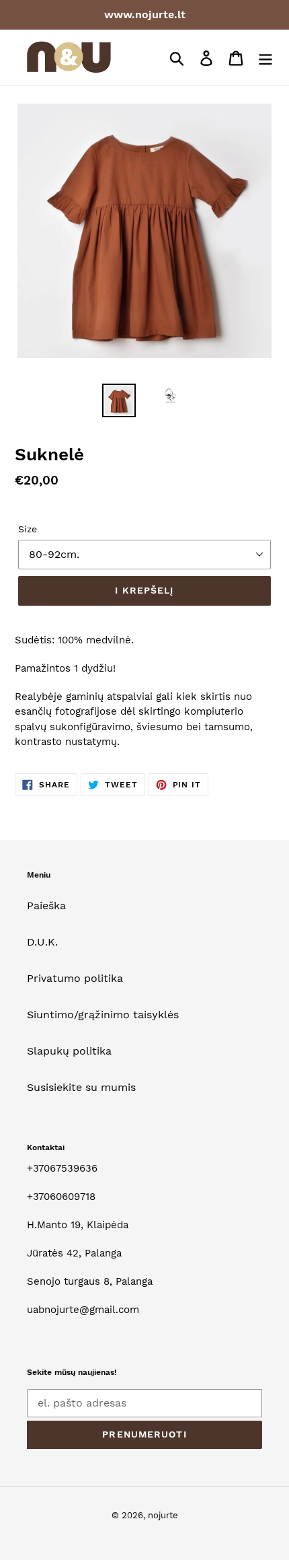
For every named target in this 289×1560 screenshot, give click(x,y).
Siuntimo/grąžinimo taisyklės (103, 1014)
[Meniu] (265, 57)
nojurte (163, 1515)
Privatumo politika (75, 978)
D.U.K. (42, 941)
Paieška (46, 905)
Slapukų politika (69, 1050)
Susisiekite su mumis (81, 1087)
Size (27, 529)
